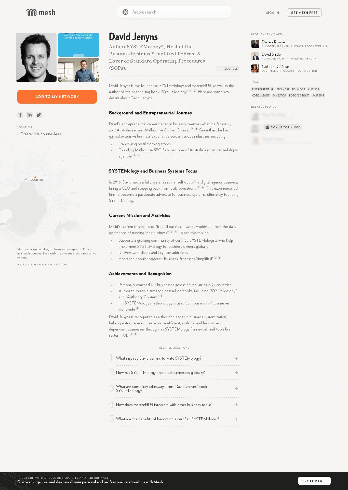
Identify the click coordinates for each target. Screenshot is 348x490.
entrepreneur (262, 89)
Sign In (272, 12)
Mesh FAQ (46, 264)
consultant (261, 95)
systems (318, 95)
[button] (46, 265)
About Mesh (26, 264)
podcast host (299, 95)
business (282, 89)
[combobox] (174, 12)
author (313, 89)
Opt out (62, 264)
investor (279, 95)
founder (298, 89)
